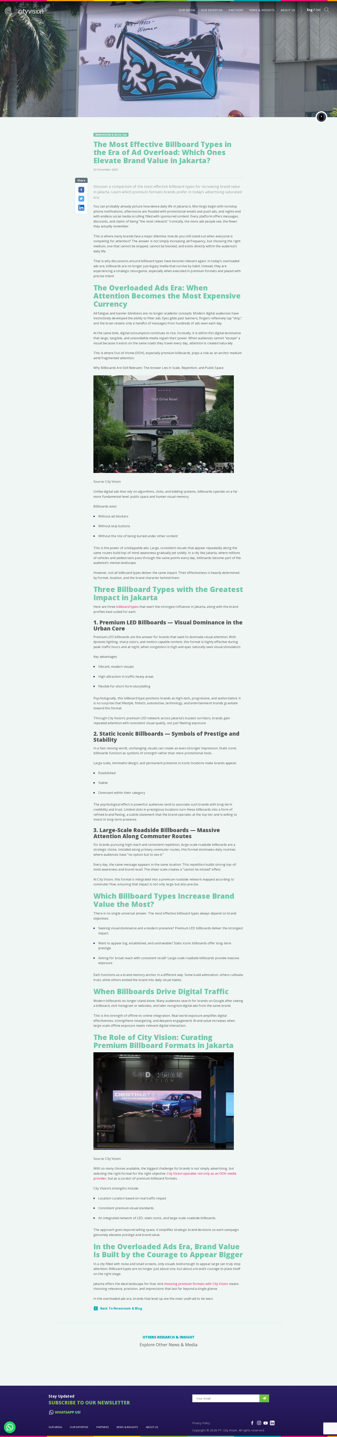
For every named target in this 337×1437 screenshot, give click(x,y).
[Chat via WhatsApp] (10, 1427)
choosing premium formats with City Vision (196, 1284)
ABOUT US (288, 10)
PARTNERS (236, 10)
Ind (318, 10)
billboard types (127, 607)
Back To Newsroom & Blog (121, 1308)
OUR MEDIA (187, 10)
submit (264, 1398)
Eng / (311, 10)
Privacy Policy (201, 1423)
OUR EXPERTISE (212, 10)
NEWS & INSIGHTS (262, 10)
